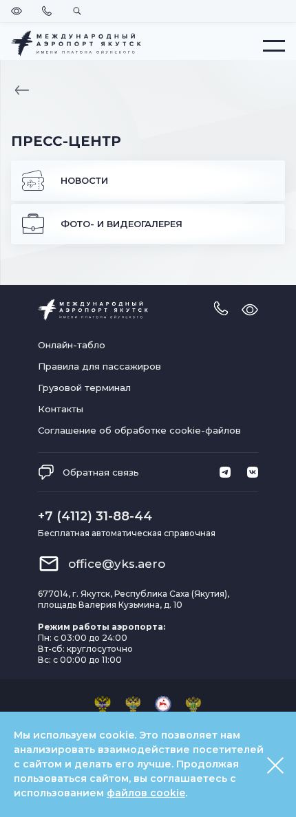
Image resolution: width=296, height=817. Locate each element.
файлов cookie (146, 793)
